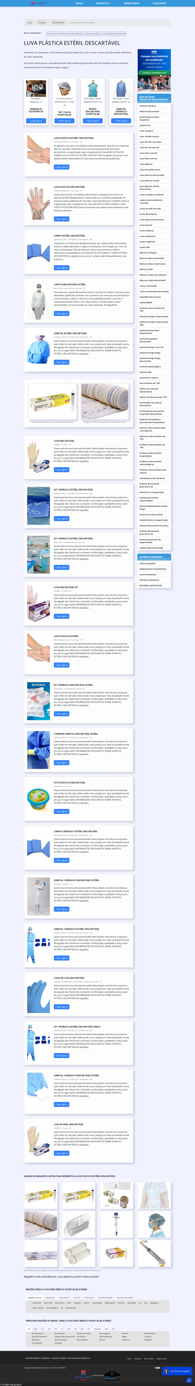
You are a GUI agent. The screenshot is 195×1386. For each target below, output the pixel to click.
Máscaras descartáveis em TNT (152, 437)
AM (106, 1329)
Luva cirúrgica (146, 131)
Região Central (34, 1297)
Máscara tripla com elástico (153, 275)
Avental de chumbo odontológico (149, 499)
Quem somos (132, 3)
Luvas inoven (102, 34)
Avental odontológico (150, 366)
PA (113, 1329)
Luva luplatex (146, 164)
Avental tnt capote (149, 377)
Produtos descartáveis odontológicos (151, 463)
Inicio (79, 3)
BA (82, 1329)
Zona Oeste (64, 1297)
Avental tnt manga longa (152, 492)
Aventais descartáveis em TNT (152, 309)
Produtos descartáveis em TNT (152, 446)
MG (35, 1329)
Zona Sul (76, 1297)
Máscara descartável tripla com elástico (152, 429)
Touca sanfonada (148, 286)
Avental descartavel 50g (151, 548)
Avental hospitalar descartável (148, 340)
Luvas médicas (147, 230)
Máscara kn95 (146, 269)
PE (76, 1329)
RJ (29, 1329)
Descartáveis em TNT (55, 34)
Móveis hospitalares (149, 580)
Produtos (102, 3)
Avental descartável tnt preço (154, 525)
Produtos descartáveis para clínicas (153, 471)
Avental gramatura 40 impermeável (150, 541)
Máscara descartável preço (153, 264)
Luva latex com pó (148, 153)
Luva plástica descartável (152, 175)
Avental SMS (146, 372)
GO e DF (97, 1329)
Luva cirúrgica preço (149, 136)
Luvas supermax (147, 236)
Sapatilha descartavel (117, 34)
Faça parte (159, 3)
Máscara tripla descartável (152, 280)
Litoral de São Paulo (125, 1297)
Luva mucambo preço (150, 169)
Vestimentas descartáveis (152, 478)
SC (62, 1329)
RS (69, 1329)
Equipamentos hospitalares (153, 569)
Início (129, 1359)
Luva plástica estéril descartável (149, 187)
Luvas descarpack (88, 34)
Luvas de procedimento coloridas (151, 201)
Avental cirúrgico (148, 106)
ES (43, 1329)
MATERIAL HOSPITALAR (151, 585)
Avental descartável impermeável (149, 332)
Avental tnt (145, 125)
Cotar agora (36, 120)
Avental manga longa (150, 352)
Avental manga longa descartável (150, 359)
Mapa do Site (161, 1359)
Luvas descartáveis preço (152, 219)
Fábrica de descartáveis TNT (153, 397)
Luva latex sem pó (148, 158)
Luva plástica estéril (149, 180)
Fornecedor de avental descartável (150, 404)
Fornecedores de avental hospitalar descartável (152, 412)
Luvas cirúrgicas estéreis (152, 194)
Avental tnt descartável (151, 514)
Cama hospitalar (147, 563)
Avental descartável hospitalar (149, 118)
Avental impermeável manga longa (153, 507)
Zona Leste (89, 1297)
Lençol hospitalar (148, 574)
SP (49, 1329)
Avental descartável (72, 34)
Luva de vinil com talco (151, 142)
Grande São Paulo (105, 1297)
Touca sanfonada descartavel (154, 291)
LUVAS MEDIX (146, 302)
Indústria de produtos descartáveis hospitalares (152, 421)
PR (56, 1329)
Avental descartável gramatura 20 (149, 532)
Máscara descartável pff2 (152, 258)
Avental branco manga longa (154, 520)
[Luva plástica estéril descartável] (36, 88)
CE (89, 1329)
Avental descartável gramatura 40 (149, 485)
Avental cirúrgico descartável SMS (154, 323)
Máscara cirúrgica (148, 252)
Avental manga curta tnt (152, 347)
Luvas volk (145, 247)
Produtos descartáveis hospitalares (151, 454)
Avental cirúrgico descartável (154, 316)
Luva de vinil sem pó (149, 147)
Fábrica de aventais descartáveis (149, 390)
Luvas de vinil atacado (150, 208)
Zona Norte (50, 1297)
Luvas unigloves (147, 241)
